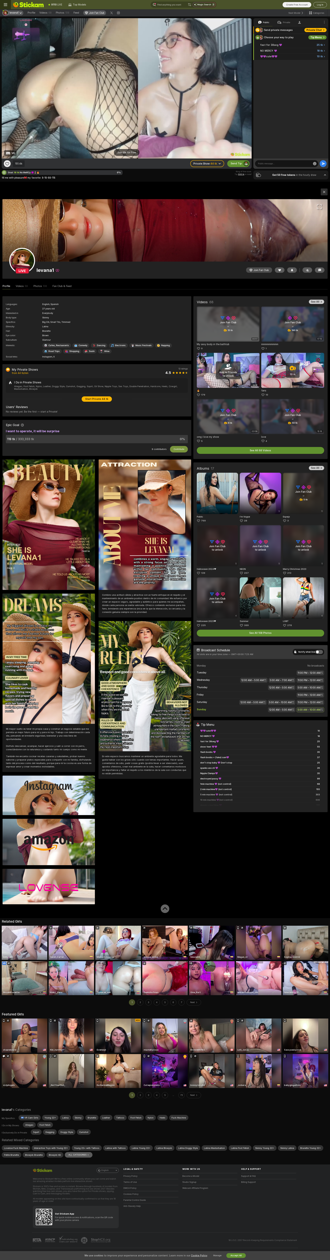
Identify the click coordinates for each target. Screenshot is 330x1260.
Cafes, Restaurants (58, 345)
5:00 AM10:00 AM (309, 687)
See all (315, 301)
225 (203, 625)
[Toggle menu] (5, 4)
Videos (45, 12)
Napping (165, 345)
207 (246, 573)
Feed (76, 12)
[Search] (189, 4)
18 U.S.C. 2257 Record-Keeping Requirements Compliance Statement (262, 1240)
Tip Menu (316, 37)
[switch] (319, 652)
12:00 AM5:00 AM (252, 680)
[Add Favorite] (7, 163)
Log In (320, 4)
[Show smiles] (315, 164)
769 (203, 520)
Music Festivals (143, 345)
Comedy (83, 345)
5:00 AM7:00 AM (281, 680)
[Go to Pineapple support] (84, 1240)
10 (267, 394)
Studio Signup (189, 1182)
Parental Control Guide (134, 1200)
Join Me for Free (126, 152)
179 (203, 394)
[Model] (324, 192)
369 (246, 625)
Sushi (92, 351)
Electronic (120, 345)
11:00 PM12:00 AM (309, 673)
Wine (106, 351)
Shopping (74, 351)
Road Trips (54, 351)
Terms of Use (130, 1182)
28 (245, 520)
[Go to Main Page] (28, 4)
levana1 (7, 1109)
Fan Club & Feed (62, 286)
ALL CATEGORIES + (78, 1154)
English (105, 1170)
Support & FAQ (248, 1176)
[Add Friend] (307, 270)
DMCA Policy (129, 1188)
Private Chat (314, 30)
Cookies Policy (131, 1194)
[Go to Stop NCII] (101, 1240)
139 (203, 573)
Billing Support (248, 1182)
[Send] (323, 163)
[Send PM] (319, 270)
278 (289, 625)
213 (289, 573)
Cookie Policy (199, 1255)
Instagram (47, 357)
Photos (62, 12)
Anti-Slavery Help (132, 1206)
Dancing (101, 345)
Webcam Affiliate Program (195, 1188)
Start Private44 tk (96, 399)
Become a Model (190, 1176)
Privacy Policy (130, 1176)
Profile (31, 12)
